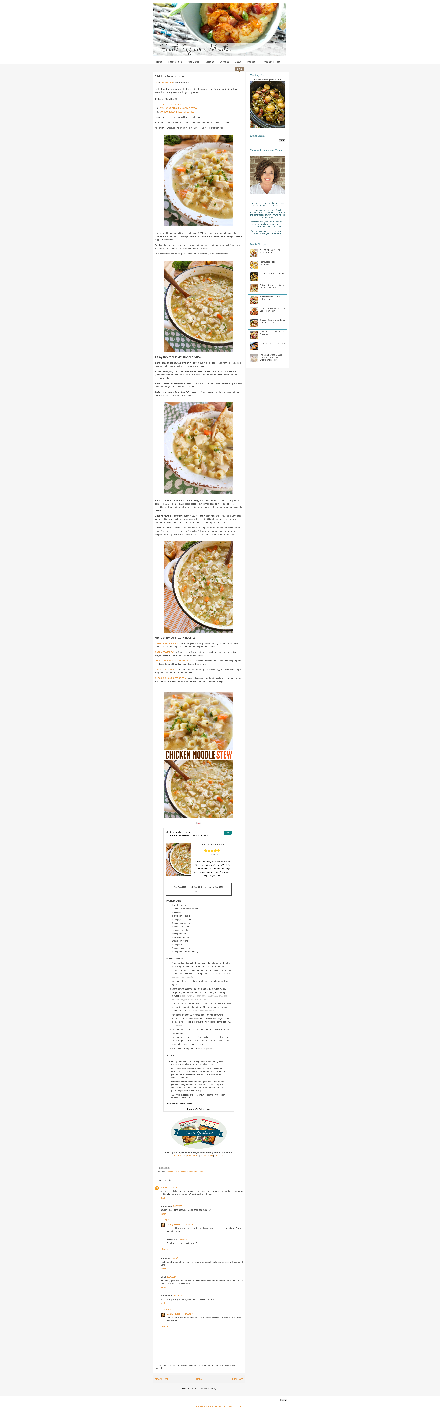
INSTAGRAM (207, 1156)
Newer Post (161, 1379)
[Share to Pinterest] (169, 1168)
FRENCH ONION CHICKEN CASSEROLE (174, 661)
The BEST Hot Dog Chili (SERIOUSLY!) (271, 251)
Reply (163, 1198)
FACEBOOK (180, 1156)
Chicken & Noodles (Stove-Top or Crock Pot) (272, 286)
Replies (167, 1220)
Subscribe (224, 62)
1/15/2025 (172, 1187)
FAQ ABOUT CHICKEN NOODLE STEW (178, 108)
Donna (163, 1187)
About (238, 62)
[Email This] (160, 1168)
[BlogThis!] (162, 1168)
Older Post (237, 1379)
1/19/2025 (188, 1224)
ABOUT (218, 1406)
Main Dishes (193, 62)
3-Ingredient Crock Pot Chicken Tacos (270, 298)
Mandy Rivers (173, 1224)
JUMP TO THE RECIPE (171, 104)
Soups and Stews (195, 1172)
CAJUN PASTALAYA (165, 652)
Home (159, 62)
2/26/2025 (171, 1277)
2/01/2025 (177, 1258)
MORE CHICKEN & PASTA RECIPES (177, 112)
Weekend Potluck (272, 62)
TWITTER (219, 1156)
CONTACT (239, 1406)
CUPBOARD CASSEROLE (167, 643)
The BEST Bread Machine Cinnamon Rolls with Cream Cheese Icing (272, 357)
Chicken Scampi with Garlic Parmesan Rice (272, 321)
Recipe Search (175, 62)
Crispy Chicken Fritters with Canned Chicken (272, 309)
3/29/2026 (188, 1314)
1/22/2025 (183, 1239)
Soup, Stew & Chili (167, 82)
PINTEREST (193, 1156)
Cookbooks (252, 62)
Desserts (210, 62)
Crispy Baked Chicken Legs (272, 343)
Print (227, 833)
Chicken (169, 1172)
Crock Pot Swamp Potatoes (266, 79)
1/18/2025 (177, 1206)
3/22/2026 (177, 1296)
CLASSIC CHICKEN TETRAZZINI (171, 678)
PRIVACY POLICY (204, 1406)
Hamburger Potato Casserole (268, 263)
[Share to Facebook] (166, 1168)
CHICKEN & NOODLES (166, 669)
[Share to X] (164, 1168)
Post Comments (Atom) (205, 1388)
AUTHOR (228, 1406)
